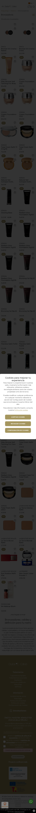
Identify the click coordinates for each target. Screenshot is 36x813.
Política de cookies (21, 410)
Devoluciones (19, 812)
